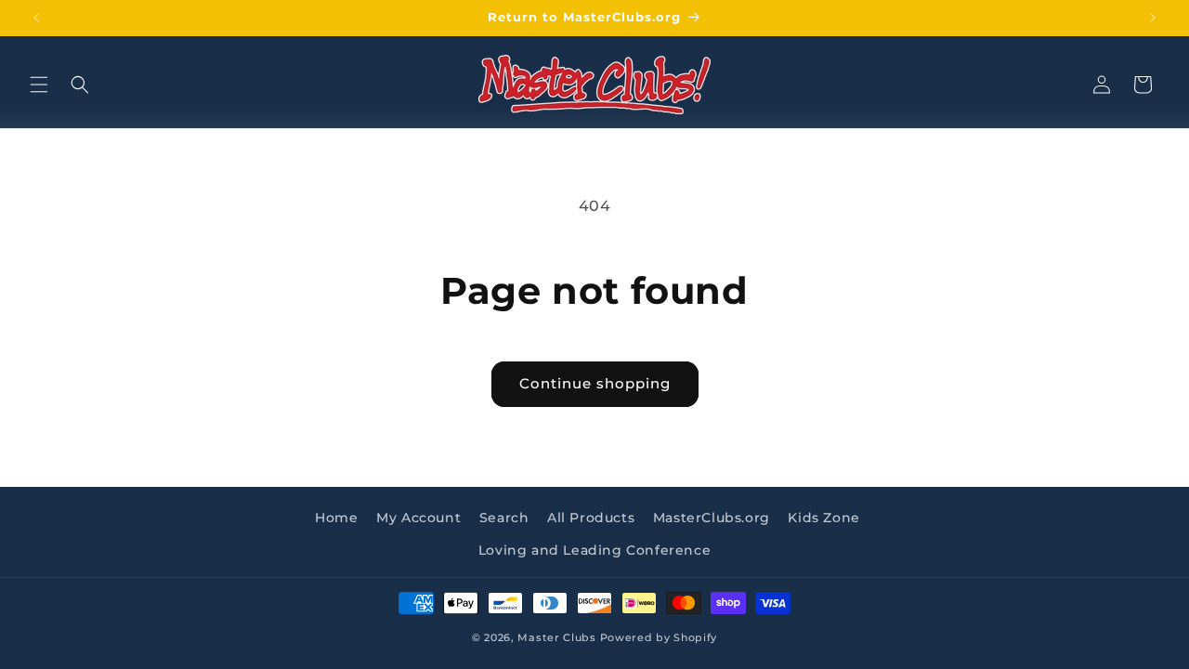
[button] (39, 84)
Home (336, 517)
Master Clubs (556, 637)
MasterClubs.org (711, 517)
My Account (418, 517)
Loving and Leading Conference (594, 550)
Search (504, 517)
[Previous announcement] (36, 17)
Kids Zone (823, 517)
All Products (590, 517)
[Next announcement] (1152, 17)
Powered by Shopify (659, 637)
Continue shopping (595, 383)
